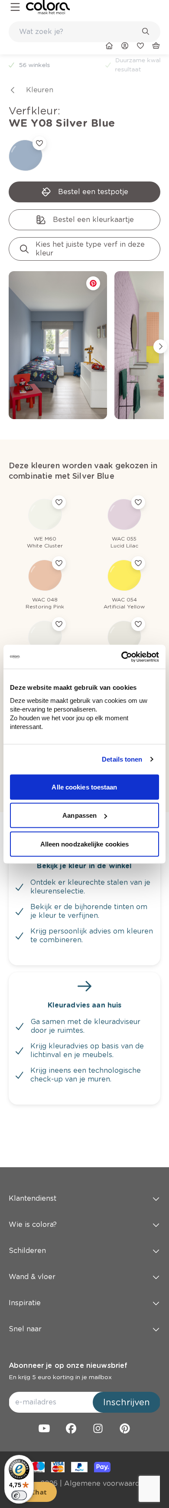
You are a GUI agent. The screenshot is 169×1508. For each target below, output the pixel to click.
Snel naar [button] (25, 1329)
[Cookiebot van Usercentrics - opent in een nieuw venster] (121, 656)
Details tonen (122, 759)
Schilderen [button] (27, 1250)
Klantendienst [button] (32, 1198)
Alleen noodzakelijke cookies (84, 843)
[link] (48, 7)
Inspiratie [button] (25, 1303)
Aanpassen (79, 815)
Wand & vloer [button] (32, 1277)
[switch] (19, 1495)
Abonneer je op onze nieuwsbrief (68, 1365)
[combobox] (84, 31)
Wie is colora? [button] (33, 1224)
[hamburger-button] (15, 7)
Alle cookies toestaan (84, 786)
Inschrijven (126, 1402)
